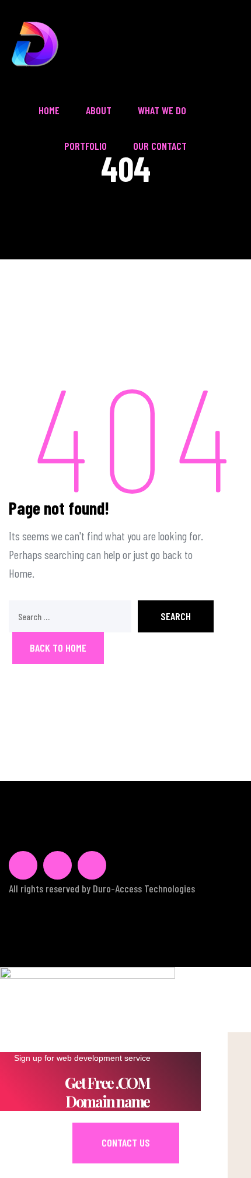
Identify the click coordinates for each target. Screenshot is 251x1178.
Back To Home (58, 647)
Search (176, 616)
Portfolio (85, 146)
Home (49, 110)
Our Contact (160, 146)
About (98, 110)
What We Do (162, 110)
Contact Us (126, 1142)
